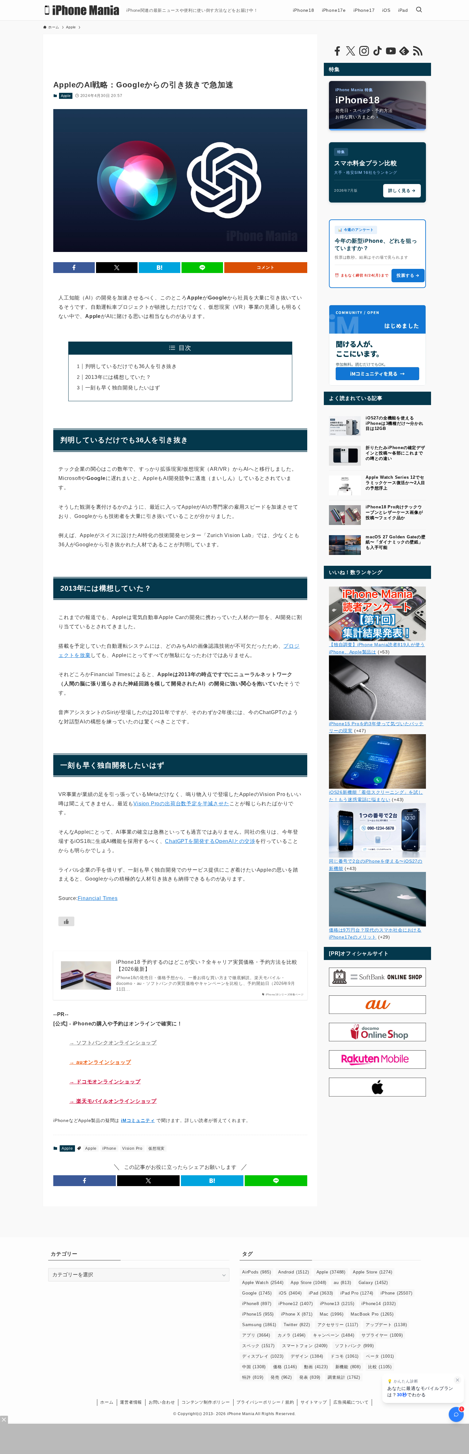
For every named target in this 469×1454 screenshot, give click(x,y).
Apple (66, 96)
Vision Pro (132, 1148)
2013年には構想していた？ (118, 377)
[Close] (4, 1420)
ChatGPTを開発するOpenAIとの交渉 (210, 841)
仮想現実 (156, 1148)
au (342, 1282)
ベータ (380, 1356)
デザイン (307, 1356)
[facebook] (337, 51)
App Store (308, 1282)
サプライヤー (382, 1335)
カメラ (292, 1335)
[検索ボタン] (419, 10)
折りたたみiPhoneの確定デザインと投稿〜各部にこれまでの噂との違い (395, 453)
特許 (252, 1377)
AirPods (256, 1272)
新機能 (348, 1366)
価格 (285, 1366)
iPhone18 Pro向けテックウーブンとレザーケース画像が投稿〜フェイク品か (394, 512)
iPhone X (296, 1314)
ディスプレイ (262, 1356)
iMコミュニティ (138, 1120)
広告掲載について (350, 1402)
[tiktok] (377, 51)
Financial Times (98, 898)
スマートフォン (305, 1345)
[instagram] (364, 51)
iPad (321, 1293)
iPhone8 (256, 1303)
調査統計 (344, 1377)
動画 (316, 1366)
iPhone (109, 1148)
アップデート (386, 1324)
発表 (309, 1377)
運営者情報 (131, 1402)
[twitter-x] (350, 51)
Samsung (259, 1324)
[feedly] (404, 51)
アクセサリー (337, 1324)
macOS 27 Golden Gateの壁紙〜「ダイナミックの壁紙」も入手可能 (396, 542)
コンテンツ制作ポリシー (206, 1402)
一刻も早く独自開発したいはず (122, 387)
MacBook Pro (372, 1314)
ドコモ (345, 1356)
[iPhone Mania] (82, 10)
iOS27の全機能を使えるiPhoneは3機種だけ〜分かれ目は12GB (394, 423)
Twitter (297, 1324)
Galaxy (373, 1282)
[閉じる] (457, 1380)
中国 (254, 1366)
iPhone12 (296, 1303)
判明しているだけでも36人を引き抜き (131, 366)
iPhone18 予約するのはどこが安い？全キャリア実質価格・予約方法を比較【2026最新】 (206, 965)
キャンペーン (333, 1335)
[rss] (417, 51)
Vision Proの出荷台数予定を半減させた (181, 803)
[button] (74, 267)
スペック (258, 1345)
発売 (281, 1377)
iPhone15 (258, 1314)
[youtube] (391, 51)
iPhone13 (337, 1303)
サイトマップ (314, 1402)
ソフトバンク (354, 1345)
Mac (331, 1314)
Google (257, 1293)
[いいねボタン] (66, 921)
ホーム (106, 1402)
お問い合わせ (162, 1402)
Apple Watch (262, 1282)
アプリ (256, 1335)
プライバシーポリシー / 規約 (265, 1402)
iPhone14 (378, 1303)
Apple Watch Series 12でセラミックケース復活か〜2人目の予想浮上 (395, 483)
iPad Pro (356, 1293)
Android (293, 1272)
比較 (380, 1366)
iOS (290, 1293)
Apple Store (372, 1272)
